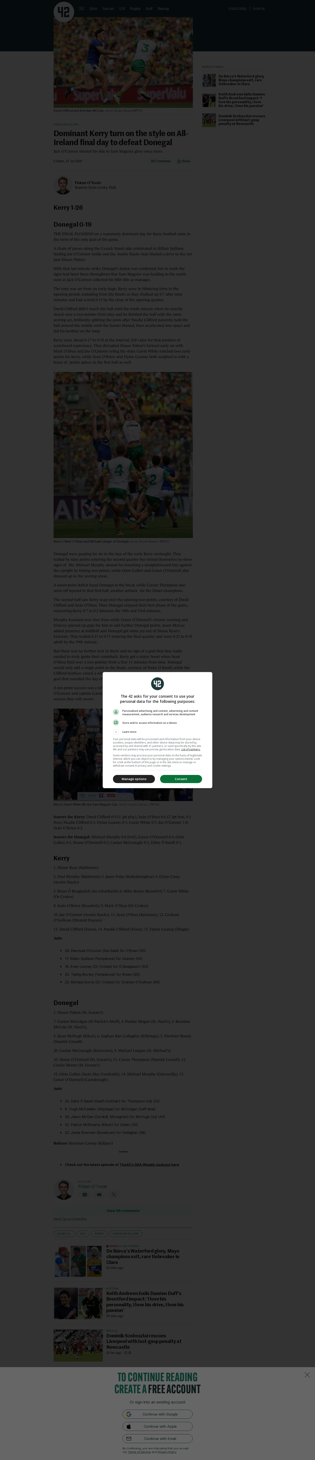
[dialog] (157, 730)
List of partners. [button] (190, 749)
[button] (157, 732)
